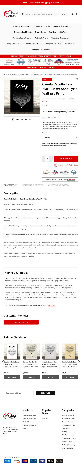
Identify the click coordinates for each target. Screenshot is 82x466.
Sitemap (25, 428)
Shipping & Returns (53, 44)
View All (45, 418)
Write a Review (21, 322)
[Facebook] (13, 119)
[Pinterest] (30, 119)
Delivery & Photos (32, 185)
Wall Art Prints (41, 38)
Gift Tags (63, 32)
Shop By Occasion (21, 26)
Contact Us (70, 44)
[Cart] (77, 14)
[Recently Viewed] (73, 14)
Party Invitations (60, 26)
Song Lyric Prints (14, 44)
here (5, 229)
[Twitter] (26, 119)
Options (12, 377)
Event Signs (40, 32)
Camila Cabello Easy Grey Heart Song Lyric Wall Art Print (49, 364)
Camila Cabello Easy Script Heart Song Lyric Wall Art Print (30, 364)
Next (79, 362)
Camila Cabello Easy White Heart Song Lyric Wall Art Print (11, 364)
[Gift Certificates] (68, 14)
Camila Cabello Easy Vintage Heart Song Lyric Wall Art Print (69, 364)
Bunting (52, 32)
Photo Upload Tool (34, 44)
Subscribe (45, 393)
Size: (44, 133)
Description (11, 185)
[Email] (17, 119)
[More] (30, 26)
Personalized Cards (41, 26)
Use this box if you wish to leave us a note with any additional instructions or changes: (59, 144)
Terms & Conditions (41, 49)
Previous (3, 362)
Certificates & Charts (21, 38)
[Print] (22, 119)
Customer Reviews (59, 185)
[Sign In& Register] (63, 14)
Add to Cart (66, 158)
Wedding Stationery (60, 38)
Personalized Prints (23, 32)
